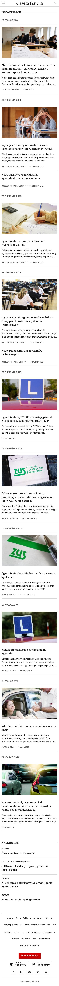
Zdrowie (5, 895)
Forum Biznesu (44, 939)
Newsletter (26, 939)
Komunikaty (38, 918)
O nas (18, 918)
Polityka (5, 849)
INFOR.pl (26, 932)
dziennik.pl (8, 932)
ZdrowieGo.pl (14, 939)
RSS (54, 925)
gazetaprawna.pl (49, 932)
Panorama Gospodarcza (29, 945)
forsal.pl (17, 932)
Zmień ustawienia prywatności (36, 925)
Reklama (27, 918)
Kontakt (10, 918)
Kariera (49, 918)
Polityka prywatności (12, 925)
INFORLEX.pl (35, 932)
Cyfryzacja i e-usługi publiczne (16, 862)
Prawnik (5, 878)
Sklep (34, 939)
